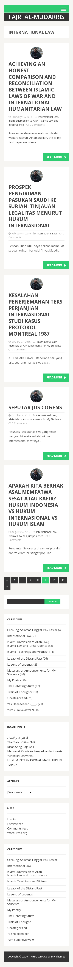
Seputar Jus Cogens (35, 407)
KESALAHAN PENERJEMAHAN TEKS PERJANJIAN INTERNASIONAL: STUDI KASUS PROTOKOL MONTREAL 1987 (35, 314)
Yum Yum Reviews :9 (20, 710)
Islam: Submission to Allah (23, 120)
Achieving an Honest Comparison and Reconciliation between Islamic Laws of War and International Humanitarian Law (35, 86)
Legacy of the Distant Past (24, 658)
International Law (48, 116)
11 (63, 580)
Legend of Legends (20, 664)
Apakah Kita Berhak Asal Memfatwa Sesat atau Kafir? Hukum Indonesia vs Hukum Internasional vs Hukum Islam (36, 504)
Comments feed (17, 828)
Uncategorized (17, 698)
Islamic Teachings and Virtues (27, 652)
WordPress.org (17, 833)
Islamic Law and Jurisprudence (26, 536)
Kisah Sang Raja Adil (20, 747)
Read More (54, 157)
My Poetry (14, 680)
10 (53, 580)
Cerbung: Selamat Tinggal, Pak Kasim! (32, 630)
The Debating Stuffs (20, 686)
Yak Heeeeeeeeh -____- (22, 704)
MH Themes (58, 956)
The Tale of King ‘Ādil (21, 742)
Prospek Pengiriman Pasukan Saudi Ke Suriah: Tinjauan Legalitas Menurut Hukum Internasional (35, 206)
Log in (11, 819)
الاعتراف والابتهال (17, 738)
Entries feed (15, 824)
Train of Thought (19, 692)
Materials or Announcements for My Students (35, 345)
